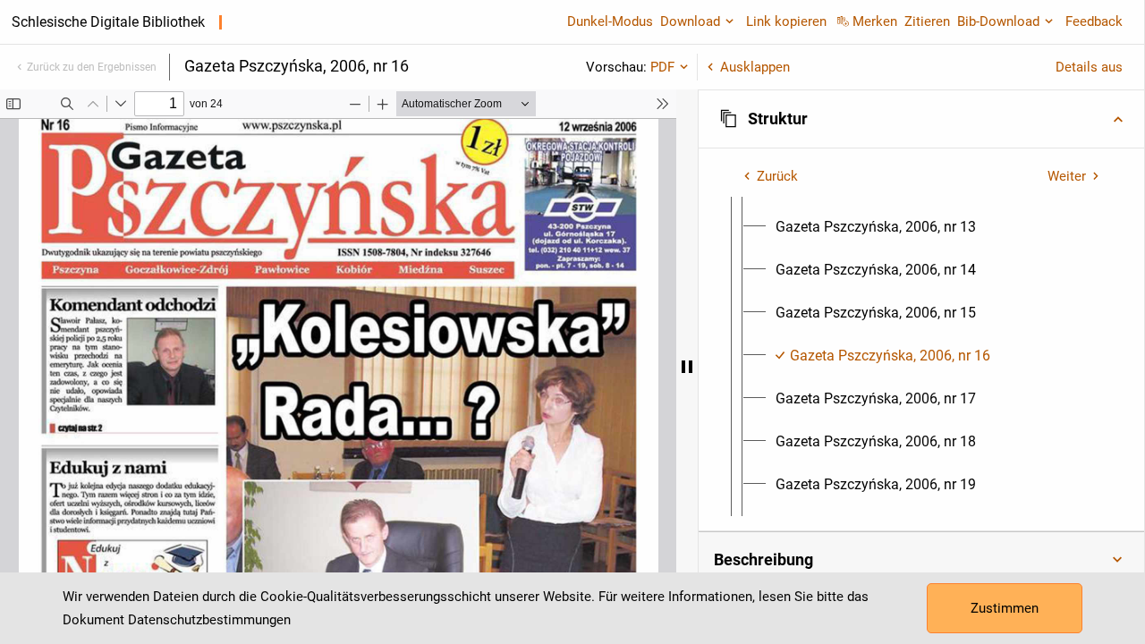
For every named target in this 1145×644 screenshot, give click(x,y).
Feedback (1094, 21)
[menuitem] (875, 227)
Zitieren (927, 21)
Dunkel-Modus (610, 21)
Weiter (1066, 176)
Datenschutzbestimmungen (209, 620)
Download (690, 21)
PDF (662, 67)
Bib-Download (998, 21)
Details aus (1089, 67)
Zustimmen (1005, 608)
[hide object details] (687, 366)
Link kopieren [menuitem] (786, 21)
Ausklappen (755, 67)
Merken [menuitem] (874, 21)
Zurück (777, 176)
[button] (921, 119)
